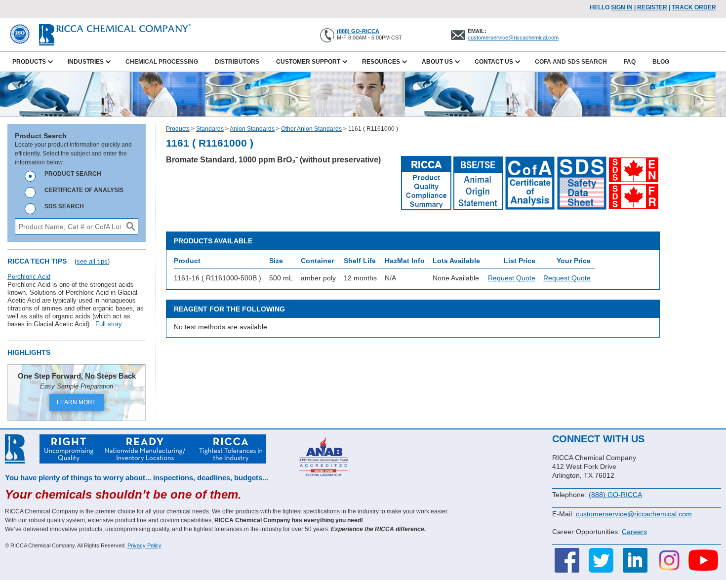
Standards (210, 128)
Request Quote (511, 278)
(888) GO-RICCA (358, 31)
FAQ (630, 61)
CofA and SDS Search (571, 61)
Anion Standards (252, 128)
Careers (634, 532)
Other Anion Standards (311, 128)
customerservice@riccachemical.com (513, 37)
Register (652, 7)
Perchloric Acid (28, 276)
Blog (660, 61)
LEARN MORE (76, 402)
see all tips (92, 261)
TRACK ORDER (694, 7)
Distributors (237, 61)
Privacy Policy (144, 545)
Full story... (111, 324)
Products (178, 128)
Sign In (622, 7)
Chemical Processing (161, 61)
